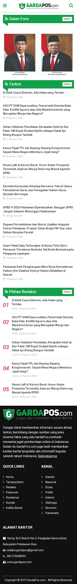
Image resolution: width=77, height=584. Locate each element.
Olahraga (51, 502)
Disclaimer (12, 497)
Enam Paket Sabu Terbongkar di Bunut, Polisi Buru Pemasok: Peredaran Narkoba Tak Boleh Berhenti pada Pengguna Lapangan (38, 249)
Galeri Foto (18, 18)
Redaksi (11, 487)
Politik (49, 492)
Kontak (10, 502)
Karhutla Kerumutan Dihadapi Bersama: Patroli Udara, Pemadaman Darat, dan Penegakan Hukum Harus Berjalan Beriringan (37, 190)
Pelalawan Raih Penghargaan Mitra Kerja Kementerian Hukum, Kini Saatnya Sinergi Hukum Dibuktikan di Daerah (38, 270)
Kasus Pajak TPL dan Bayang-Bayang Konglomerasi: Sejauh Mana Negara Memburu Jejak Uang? (42, 367)
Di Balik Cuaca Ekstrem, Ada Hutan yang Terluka (33, 92)
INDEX (67, 19)
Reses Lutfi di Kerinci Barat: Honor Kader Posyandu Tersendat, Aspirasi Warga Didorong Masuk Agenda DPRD (36, 169)
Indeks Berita (14, 507)
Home (10, 477)
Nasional (50, 482)
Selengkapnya (47, 456)
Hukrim (49, 497)
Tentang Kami (14, 482)
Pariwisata (52, 513)
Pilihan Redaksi (22, 291)
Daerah (49, 477)
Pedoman (12, 492)
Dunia (49, 487)
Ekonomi (50, 507)
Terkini (14, 84)
